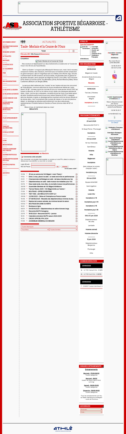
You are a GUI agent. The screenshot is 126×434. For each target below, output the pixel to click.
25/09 (23, 189)
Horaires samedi (91, 229)
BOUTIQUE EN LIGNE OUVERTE (40, 204)
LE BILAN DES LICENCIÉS (10, 94)
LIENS (5, 140)
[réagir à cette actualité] (77, 174)
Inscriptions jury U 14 (91, 202)
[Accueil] (12, 30)
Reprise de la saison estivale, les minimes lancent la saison (49, 201)
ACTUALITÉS (7, 56)
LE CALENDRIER (8, 69)
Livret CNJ (91, 194)
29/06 (23, 196)
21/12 (22, 211)
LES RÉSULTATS (8, 64)
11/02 (22, 177)
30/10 (23, 184)
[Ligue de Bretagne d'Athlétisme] (115, 139)
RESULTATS (33, 109)
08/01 (23, 209)
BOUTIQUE (6, 60)
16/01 (22, 206)
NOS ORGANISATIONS (9, 81)
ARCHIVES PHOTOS (9, 165)
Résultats (91, 83)
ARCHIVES (6, 173)
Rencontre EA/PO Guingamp (38, 211)
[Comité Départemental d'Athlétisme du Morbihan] (115, 155)
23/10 (23, 214)
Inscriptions (88, 103)
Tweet (43, 51)
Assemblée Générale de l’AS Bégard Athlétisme (45, 187)
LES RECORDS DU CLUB (10, 98)
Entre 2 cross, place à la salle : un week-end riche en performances (51, 177)
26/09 (23, 187)
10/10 (22, 219)
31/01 (22, 179)
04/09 (23, 194)
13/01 (22, 182)
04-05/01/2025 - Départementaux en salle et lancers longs (49, 209)
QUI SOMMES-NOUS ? (9, 42)
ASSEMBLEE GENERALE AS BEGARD (42, 221)
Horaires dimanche (91, 233)
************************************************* (15, 77)
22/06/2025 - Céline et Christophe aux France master (47, 196)
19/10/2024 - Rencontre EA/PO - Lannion (42, 214)
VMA (4, 73)
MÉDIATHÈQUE (8, 145)
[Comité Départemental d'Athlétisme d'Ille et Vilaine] (115, 150)
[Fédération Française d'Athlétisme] (115, 129)
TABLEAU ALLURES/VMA (7, 127)
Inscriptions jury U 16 (91, 210)
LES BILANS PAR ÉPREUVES (8, 103)
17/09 (23, 191)
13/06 (23, 174)
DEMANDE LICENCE (9, 52)
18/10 (22, 216)
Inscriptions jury (91, 172)
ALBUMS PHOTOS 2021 (10, 155)
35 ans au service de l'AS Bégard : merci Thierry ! (45, 174)
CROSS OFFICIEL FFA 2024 (38, 219)
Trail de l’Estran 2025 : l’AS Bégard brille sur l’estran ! (47, 189)
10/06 (23, 199)
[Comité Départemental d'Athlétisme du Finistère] (115, 145)
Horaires (91, 151)
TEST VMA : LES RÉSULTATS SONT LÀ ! (42, 194)
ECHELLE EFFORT (8, 132)
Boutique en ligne (35, 206)
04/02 (23, 204)
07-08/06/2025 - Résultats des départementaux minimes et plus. (51, 199)
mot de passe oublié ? (71, 168)
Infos (91, 155)
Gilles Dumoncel (35, 54)
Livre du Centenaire (87, 45)
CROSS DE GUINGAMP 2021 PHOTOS (9, 149)
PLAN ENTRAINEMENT (10, 118)
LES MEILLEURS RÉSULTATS (8, 108)
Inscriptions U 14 (91, 198)
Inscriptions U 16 (91, 206)
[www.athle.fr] (119, 21)
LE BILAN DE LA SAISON (10, 90)
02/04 (23, 201)
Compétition (25, 58)
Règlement (91, 159)
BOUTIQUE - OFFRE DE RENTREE (40, 191)
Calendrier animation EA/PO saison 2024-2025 (45, 216)
